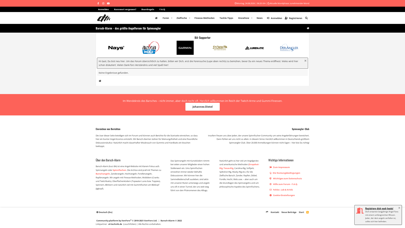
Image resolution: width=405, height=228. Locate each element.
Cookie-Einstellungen (284, 195)
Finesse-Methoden (204, 17)
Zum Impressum (281, 167)
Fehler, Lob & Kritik (283, 189)
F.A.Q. (162, 9)
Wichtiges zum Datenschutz (287, 178)
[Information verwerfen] (305, 61)
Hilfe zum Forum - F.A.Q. (285, 184)
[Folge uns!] (98, 3)
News (260, 17)
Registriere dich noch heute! (379, 208)
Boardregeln (147, 9)
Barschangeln (103, 173)
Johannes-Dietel (203, 106)
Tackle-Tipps (226, 17)
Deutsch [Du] (105, 212)
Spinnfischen (119, 170)
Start (301, 212)
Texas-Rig (228, 168)
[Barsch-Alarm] (267, 212)
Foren (166, 17)
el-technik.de (115, 224)
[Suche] (306, 18)
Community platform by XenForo (126, 220)
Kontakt (275, 212)
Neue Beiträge (288, 212)
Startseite (156, 18)
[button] (172, 18)
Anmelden (103, 9)
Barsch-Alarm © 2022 (171, 220)
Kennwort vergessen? (125, 9)
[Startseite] (308, 28)
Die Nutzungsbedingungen (286, 172)
